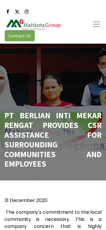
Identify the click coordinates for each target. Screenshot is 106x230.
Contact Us (20, 36)
